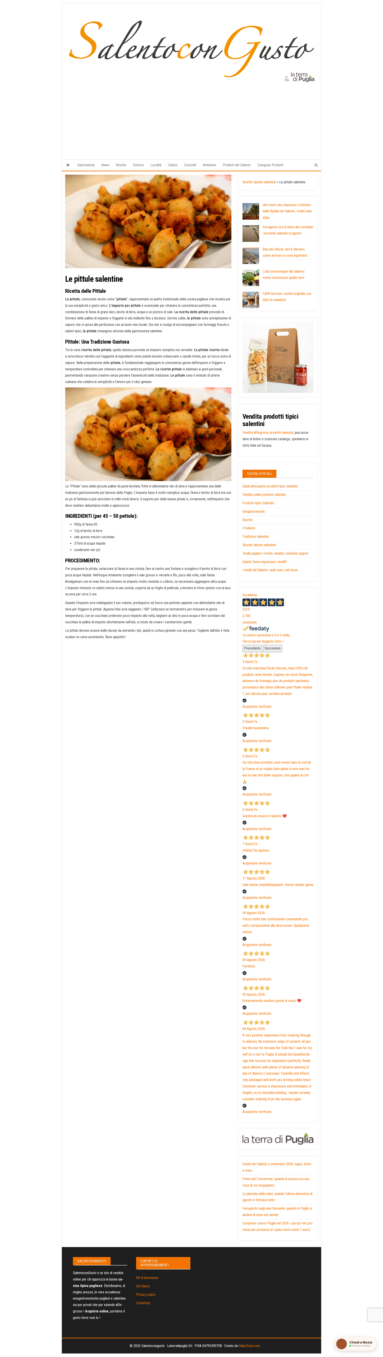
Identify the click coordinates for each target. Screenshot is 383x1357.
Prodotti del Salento (237, 165)
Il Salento (248, 528)
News (105, 165)
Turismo (138, 165)
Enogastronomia (253, 511)
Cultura (173, 165)
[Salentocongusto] (68, 165)
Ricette (121, 165)
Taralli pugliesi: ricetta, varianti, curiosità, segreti (275, 553)
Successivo (273, 648)
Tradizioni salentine (255, 536)
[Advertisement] (191, 116)
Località (155, 165)
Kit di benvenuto (147, 1278)
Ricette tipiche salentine (259, 182)
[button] (356, 1344)
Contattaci (143, 1303)
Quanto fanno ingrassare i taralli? (264, 562)
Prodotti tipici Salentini (258, 503)
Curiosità (190, 165)
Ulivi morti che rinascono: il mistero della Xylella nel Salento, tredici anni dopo (287, 211)
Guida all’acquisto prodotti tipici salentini (270, 486)
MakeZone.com (249, 1346)
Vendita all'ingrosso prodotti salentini (267, 432)
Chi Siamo (143, 1286)
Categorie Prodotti (270, 165)
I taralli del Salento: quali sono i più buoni (270, 570)
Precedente (252, 648)
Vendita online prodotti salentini (264, 495)
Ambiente (209, 165)
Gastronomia (86, 165)
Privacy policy (146, 1294)
